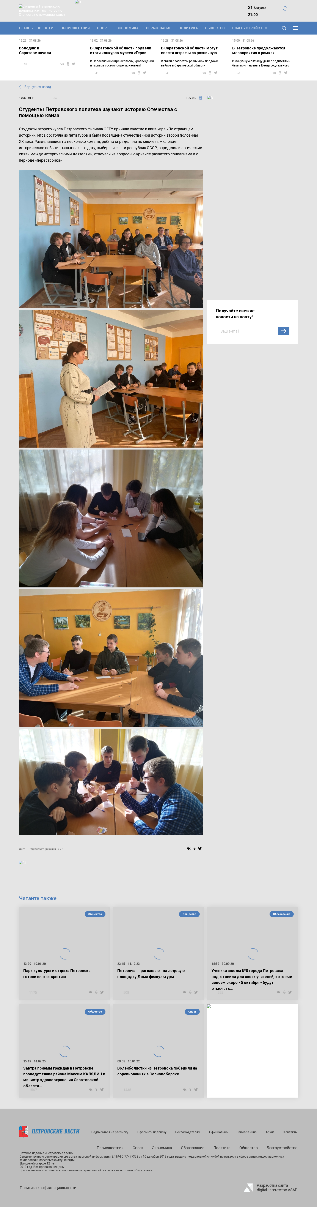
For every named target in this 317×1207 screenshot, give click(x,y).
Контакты (290, 1132)
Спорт (103, 28)
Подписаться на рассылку (109, 1132)
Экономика (127, 28)
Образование (158, 28)
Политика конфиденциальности (48, 1187)
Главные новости (36, 28)
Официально (218, 1132)
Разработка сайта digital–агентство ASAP (277, 1187)
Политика (188, 28)
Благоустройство (249, 28)
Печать (191, 98)
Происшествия (75, 28)
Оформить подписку (151, 1132)
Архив (270, 1132)
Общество (215, 28)
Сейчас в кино (247, 1132)
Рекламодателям (187, 1132)
